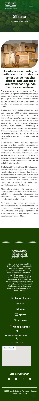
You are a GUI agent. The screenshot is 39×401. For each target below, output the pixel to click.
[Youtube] (16, 379)
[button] (31, 5)
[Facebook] (9, 379)
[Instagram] (23, 379)
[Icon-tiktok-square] (30, 379)
